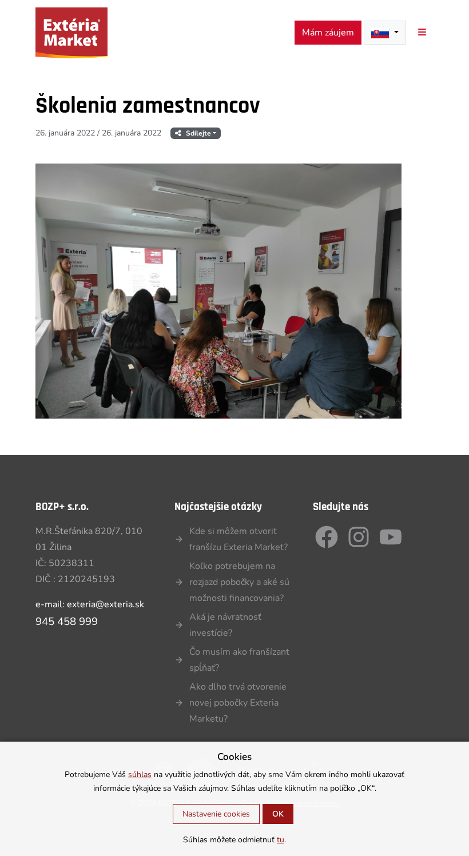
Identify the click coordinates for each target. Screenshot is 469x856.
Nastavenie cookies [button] (216, 814)
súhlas (140, 774)
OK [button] (278, 814)
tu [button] (280, 839)
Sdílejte (198, 133)
